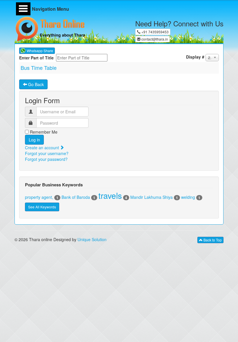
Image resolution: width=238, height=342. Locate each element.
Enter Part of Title (37, 58)
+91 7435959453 (154, 31)
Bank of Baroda (76, 197)
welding (188, 197)
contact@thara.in (154, 39)
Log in (34, 140)
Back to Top (212, 239)
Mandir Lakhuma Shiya (151, 197)
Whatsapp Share (40, 50)
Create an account (42, 147)
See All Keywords (42, 206)
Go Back (35, 84)
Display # (195, 57)
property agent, (39, 197)
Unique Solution (92, 239)
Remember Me (43, 132)
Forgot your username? (46, 153)
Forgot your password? (46, 159)
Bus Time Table (39, 67)
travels (110, 195)
